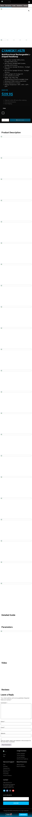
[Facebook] (7, 791)
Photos (2, 5)
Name (3, 721)
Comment (4, 702)
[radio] (3, 113)
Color (4, 108)
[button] (29, 2)
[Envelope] (4, 791)
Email (3, 727)
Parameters (19, 5)
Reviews (26, 5)
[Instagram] (10, 791)
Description (8, 5)
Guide (13, 5)
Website (3, 733)
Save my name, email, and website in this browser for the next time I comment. (16, 741)
